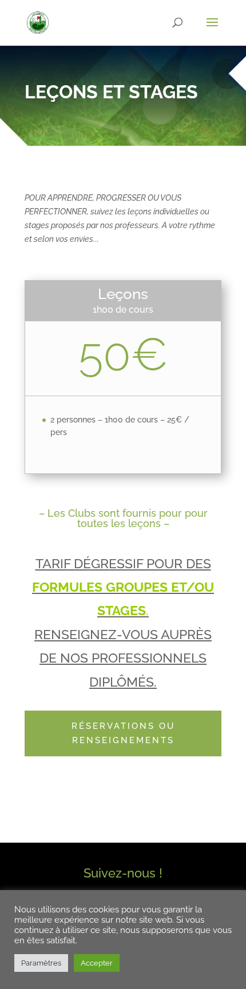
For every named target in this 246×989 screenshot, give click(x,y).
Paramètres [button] (41, 963)
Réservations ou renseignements (123, 733)
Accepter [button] (97, 963)
